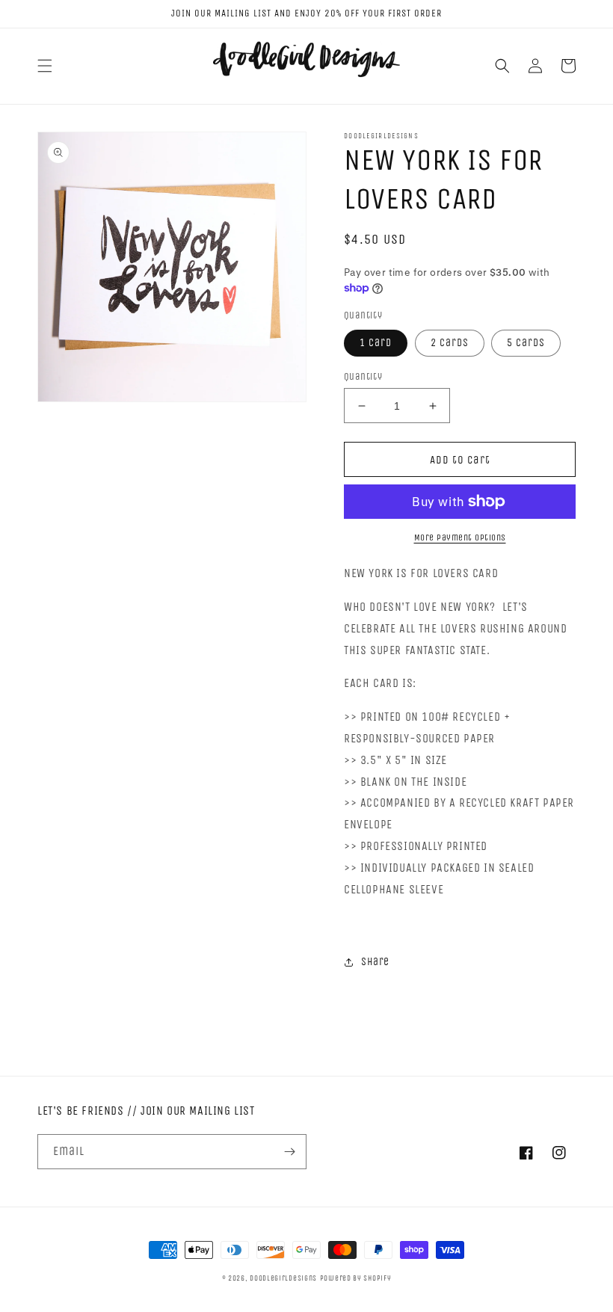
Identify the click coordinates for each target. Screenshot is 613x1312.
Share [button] (375, 961)
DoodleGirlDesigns (283, 1278)
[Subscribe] (289, 1151)
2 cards (450, 342)
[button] (44, 65)
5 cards (526, 342)
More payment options (460, 537)
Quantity (363, 376)
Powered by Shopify (356, 1278)
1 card (376, 342)
